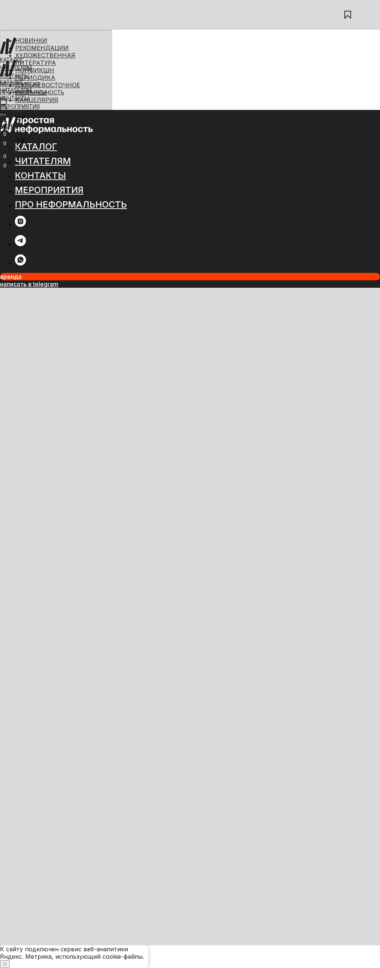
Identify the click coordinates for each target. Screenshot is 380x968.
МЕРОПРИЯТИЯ (20, 106)
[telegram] (20, 244)
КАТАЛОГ (12, 59)
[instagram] (20, 225)
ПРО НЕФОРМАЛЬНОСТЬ (32, 114)
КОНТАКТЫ (14, 98)
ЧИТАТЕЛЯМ (16, 68)
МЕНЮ (9, 126)
